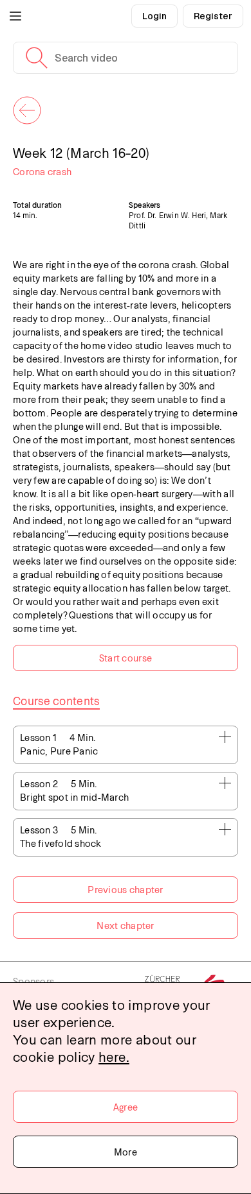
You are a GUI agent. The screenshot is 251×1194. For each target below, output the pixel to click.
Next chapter (125, 925)
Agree (125, 1107)
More (125, 1151)
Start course (125, 657)
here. (113, 1056)
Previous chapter (125, 889)
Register (213, 16)
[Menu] (15, 16)
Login (154, 16)
